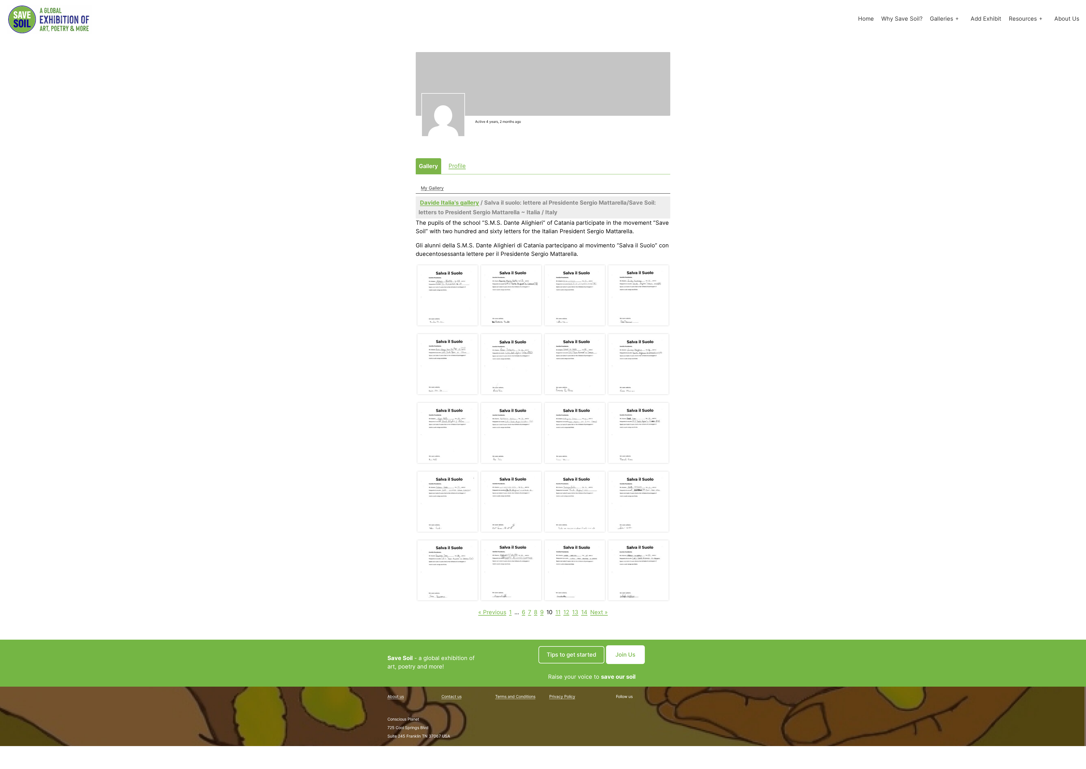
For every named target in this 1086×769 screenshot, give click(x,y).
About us (395, 696)
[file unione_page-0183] (574, 433)
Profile (457, 165)
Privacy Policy (562, 696)
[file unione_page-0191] (574, 570)
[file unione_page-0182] (511, 433)
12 (566, 612)
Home (866, 18)
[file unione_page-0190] (511, 570)
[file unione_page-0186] (511, 502)
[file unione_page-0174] (511, 295)
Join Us (625, 654)
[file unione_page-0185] (447, 502)
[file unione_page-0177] (447, 364)
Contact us (451, 696)
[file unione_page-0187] (574, 502)
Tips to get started (571, 654)
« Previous (492, 612)
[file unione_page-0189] (447, 570)
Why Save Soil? (902, 18)
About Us (1066, 18)
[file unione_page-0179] (574, 364)
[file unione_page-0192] (638, 570)
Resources (1023, 18)
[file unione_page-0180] (638, 364)
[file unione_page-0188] (638, 502)
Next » (599, 612)
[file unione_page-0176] (638, 295)
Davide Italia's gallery (449, 202)
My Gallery (432, 188)
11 (558, 612)
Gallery (428, 166)
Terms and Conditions (515, 696)
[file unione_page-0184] (638, 433)
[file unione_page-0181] (447, 433)
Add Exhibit (986, 18)
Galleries (941, 18)
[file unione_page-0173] (447, 295)
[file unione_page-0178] (511, 364)
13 (575, 612)
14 (584, 612)
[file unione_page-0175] (574, 295)
